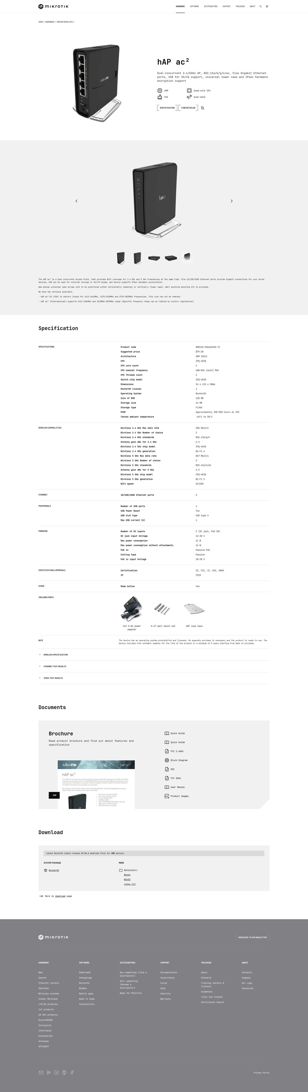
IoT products (46, 1009)
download (60, 896)
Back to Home (86, 998)
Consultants (167, 977)
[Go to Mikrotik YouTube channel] (56, 1072)
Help (163, 988)
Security (165, 993)
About (204, 972)
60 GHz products (48, 1014)
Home (40, 22)
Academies (207, 991)
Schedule (206, 977)
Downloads (85, 972)
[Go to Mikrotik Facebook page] (71, 1072)
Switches (43, 988)
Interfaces (44, 1030)
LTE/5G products (48, 1004)
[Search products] (260, 6)
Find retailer (188, 108)
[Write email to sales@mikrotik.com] (41, 1072)
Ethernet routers (48, 983)
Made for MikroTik (131, 993)
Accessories (45, 1035)
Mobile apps (86, 993)
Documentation (168, 972)
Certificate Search (212, 1002)
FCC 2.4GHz (177, 751)
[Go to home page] (53, 6)
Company (246, 977)
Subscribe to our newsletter (252, 937)
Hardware (50, 22)
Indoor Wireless (48, 998)
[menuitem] (180, 6)
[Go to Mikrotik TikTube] (48, 1072)
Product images (180, 796)
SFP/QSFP (43, 1046)
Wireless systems (48, 993)
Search (42, 977)
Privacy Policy (262, 1072)
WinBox (83, 988)
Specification (167, 108)
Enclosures (44, 1025)
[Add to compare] (202, 108)
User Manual (178, 787)
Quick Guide (178, 733)
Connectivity (86, 1004)
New (40, 972)
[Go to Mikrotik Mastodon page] (64, 1072)
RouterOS (84, 983)
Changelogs (85, 977)
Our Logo (247, 983)
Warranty (165, 998)
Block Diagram (179, 760)
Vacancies (247, 988)
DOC (173, 769)
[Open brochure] (96, 764)
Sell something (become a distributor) (129, 984)
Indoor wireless (64, 22)
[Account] (267, 6)
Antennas (43, 1041)
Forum (163, 983)
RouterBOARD (45, 1020)
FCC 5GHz (176, 778)
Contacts (247, 972)
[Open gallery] (94, 82)
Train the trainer (212, 997)
